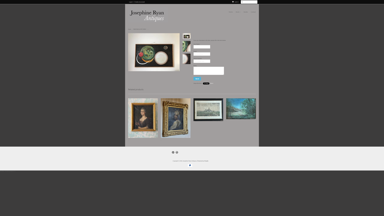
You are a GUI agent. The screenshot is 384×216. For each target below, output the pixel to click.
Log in (130, 2)
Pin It (211, 83)
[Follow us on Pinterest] (173, 153)
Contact (253, 12)
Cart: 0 (236, 2)
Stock (238, 12)
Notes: (195, 65)
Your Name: (197, 44)
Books (246, 12)
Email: (195, 51)
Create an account (139, 2)
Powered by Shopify (202, 161)
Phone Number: (198, 58)
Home (231, 12)
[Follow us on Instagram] (177, 153)
